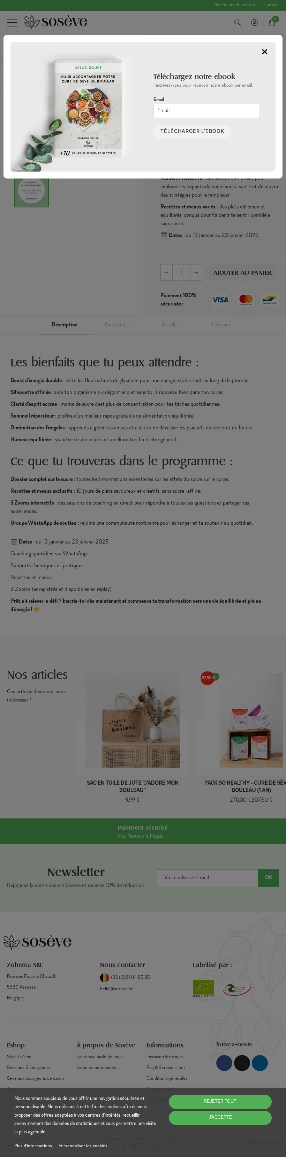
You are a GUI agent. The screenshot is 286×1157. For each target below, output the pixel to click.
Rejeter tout (220, 1101)
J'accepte (220, 1117)
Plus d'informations (33, 1146)
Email (158, 99)
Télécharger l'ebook (192, 131)
